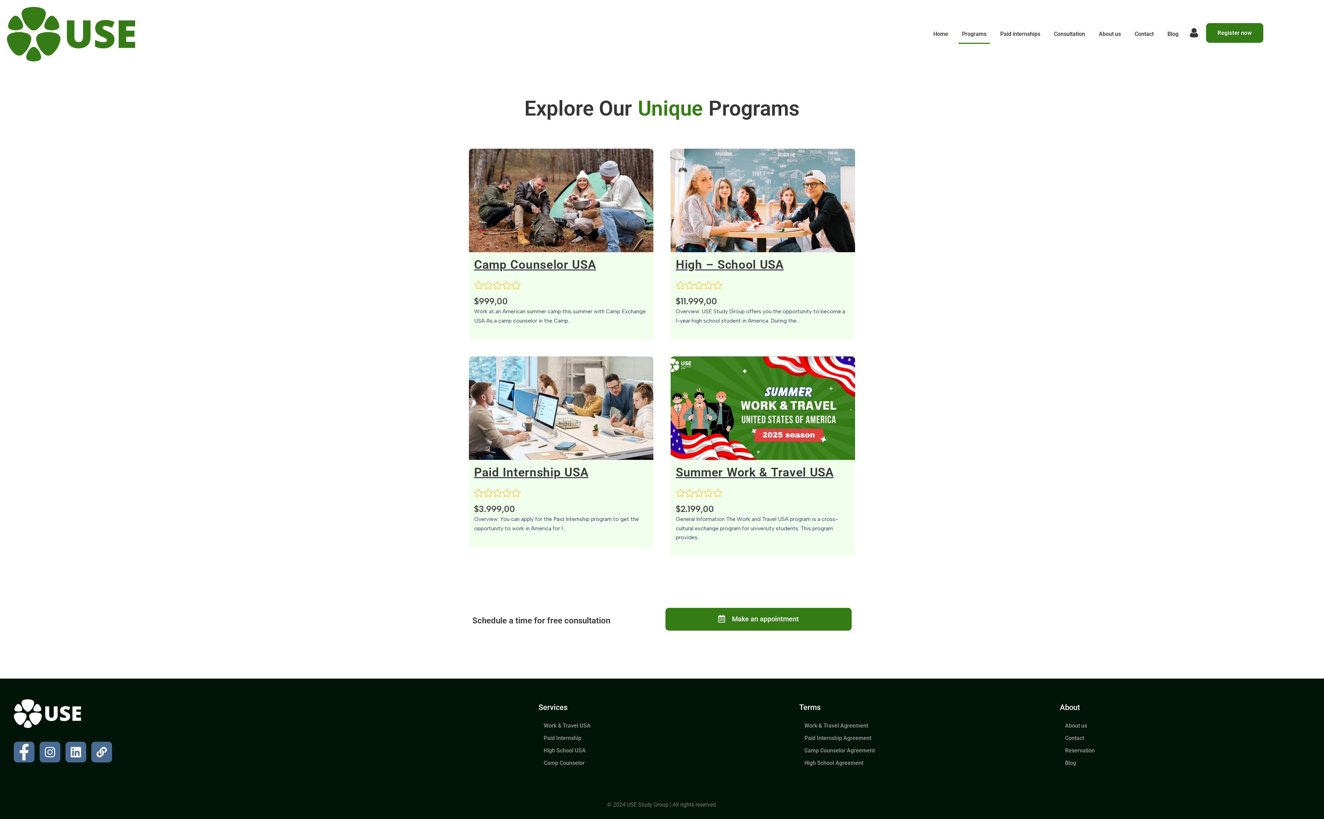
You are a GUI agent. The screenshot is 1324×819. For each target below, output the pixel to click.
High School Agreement (833, 763)
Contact (1144, 34)
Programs (974, 34)
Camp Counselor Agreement (839, 750)
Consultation (1069, 34)
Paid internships (1020, 34)
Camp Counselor (564, 763)
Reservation (1080, 750)
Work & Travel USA (567, 725)
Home (940, 34)
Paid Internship (562, 738)
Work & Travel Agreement (836, 725)
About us (1110, 34)
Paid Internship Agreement (837, 738)
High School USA (565, 750)
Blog (1172, 34)
